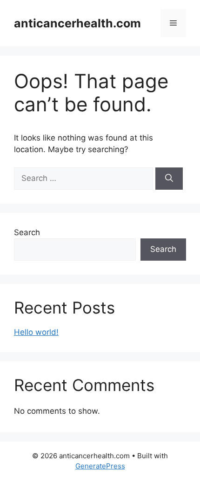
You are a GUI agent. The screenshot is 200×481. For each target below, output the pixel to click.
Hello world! (36, 332)
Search (27, 232)
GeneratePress (100, 466)
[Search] (169, 178)
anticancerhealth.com (77, 23)
